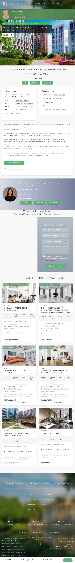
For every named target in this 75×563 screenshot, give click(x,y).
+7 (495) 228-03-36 (62, 521)
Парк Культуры (10, 326)
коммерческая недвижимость (62, 524)
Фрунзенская (28, 103)
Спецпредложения (28, 504)
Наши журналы (47, 495)
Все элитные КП (55, 532)
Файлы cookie (37, 539)
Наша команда (47, 499)
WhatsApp (47, 82)
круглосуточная (59, 94)
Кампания (32, 499)
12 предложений (30, 214)
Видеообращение (19, 11)
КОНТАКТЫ (62, 483)
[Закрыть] (72, 11)
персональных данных (60, 258)
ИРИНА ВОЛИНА (39, 483)
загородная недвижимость (37, 524)
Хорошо (67, 560)
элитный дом (61, 109)
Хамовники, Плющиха (22, 100)
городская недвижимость (12, 524)
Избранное (57, 3)
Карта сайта (23, 532)
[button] (2, 42)
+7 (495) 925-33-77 (37, 521)
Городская (16, 4)
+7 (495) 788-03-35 (39, 74)
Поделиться (34, 169)
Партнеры (45, 509)
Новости (44, 504)
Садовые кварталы (21, 109)
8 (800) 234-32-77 (65, 538)
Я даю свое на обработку (56, 258)
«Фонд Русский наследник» (25, 495)
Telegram (35, 82)
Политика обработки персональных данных (37, 537)
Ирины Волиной (17, 14)
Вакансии (32, 509)
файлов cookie (24, 561)
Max (25, 82)
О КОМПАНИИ (15, 483)
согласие (57, 256)
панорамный (56, 98)
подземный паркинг (57, 106)
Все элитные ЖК (38, 532)
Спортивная (19, 103)
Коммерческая (43, 4)
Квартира (49, 102)
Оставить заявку (14, 162)
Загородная (29, 4)
